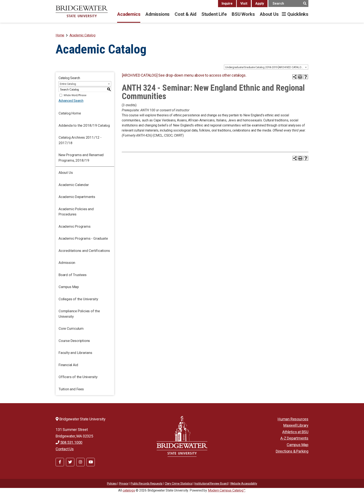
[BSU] (82, 11)
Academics (128, 14)
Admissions (157, 14)
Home (60, 35)
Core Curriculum (71, 328)
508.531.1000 (70, 442)
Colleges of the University (78, 299)
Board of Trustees (73, 275)
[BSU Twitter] (70, 462)
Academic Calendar (74, 185)
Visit (243, 3)
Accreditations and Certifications (84, 250)
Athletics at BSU (295, 432)
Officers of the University (78, 377)
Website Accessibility (243, 483)
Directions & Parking (292, 451)
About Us (269, 14)
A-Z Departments (294, 438)
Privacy (123, 483)
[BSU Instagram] (80, 462)
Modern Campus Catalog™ (226, 490)
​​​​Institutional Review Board (211, 483)
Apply (259, 3)
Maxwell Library (295, 425)
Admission (67, 262)
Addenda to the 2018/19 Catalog (84, 125)
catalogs (129, 490)
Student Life (214, 14)
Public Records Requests (146, 483)
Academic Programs (75, 226)
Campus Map (69, 287)
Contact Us (65, 449)
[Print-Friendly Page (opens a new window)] (300, 76)
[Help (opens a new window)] (305, 76)
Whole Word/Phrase (75, 95)
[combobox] (266, 67)
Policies (112, 483)
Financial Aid (68, 365)
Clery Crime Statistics (178, 483)
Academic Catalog (82, 35)
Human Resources (293, 419)
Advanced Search (71, 101)
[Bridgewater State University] (182, 436)
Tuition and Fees (71, 389)
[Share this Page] (294, 76)
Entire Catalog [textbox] (68, 83)
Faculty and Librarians (75, 353)
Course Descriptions (74, 341)
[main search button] (304, 3)
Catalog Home (70, 113)
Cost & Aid (185, 14)
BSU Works (243, 14)
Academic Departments (77, 197)
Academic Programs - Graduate (83, 238)
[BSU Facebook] (60, 462)
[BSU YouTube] (90, 462)
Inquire (227, 3)
